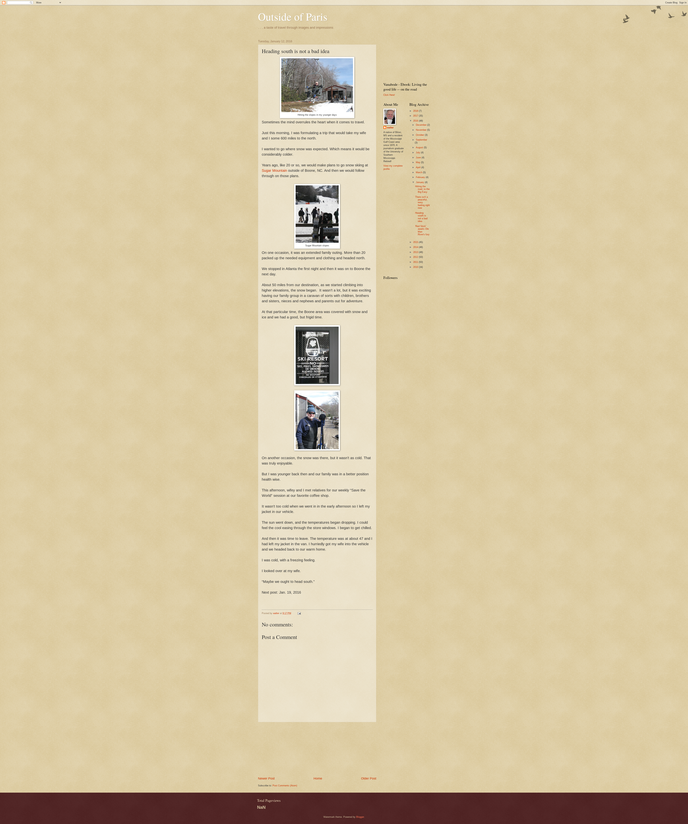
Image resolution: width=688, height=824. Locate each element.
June (419, 157)
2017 (416, 115)
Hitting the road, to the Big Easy (422, 189)
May (418, 162)
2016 (416, 120)
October (420, 135)
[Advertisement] (317, 749)
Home (318, 778)
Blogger (360, 817)
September (421, 139)
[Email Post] (299, 613)
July (418, 152)
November (421, 130)
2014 (416, 247)
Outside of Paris (292, 16)
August (420, 147)
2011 (416, 262)
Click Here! (389, 95)
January (420, 182)
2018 (416, 111)
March (419, 172)
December (421, 125)
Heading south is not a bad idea (421, 217)
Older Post (368, 778)
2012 (416, 257)
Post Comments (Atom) (285, 785)
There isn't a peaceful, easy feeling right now (422, 202)
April (418, 167)
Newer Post (266, 778)
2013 (416, 252)
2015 (416, 242)
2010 (416, 267)
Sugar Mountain (274, 170)
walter (390, 127)
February (421, 177)
